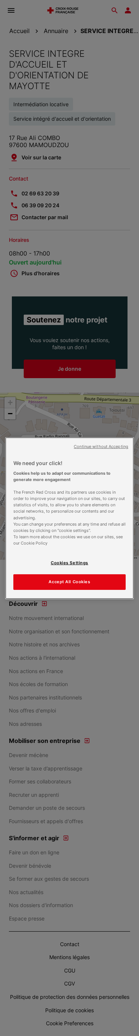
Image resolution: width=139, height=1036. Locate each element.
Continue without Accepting (101, 446)
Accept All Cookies (69, 581)
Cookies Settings (69, 562)
